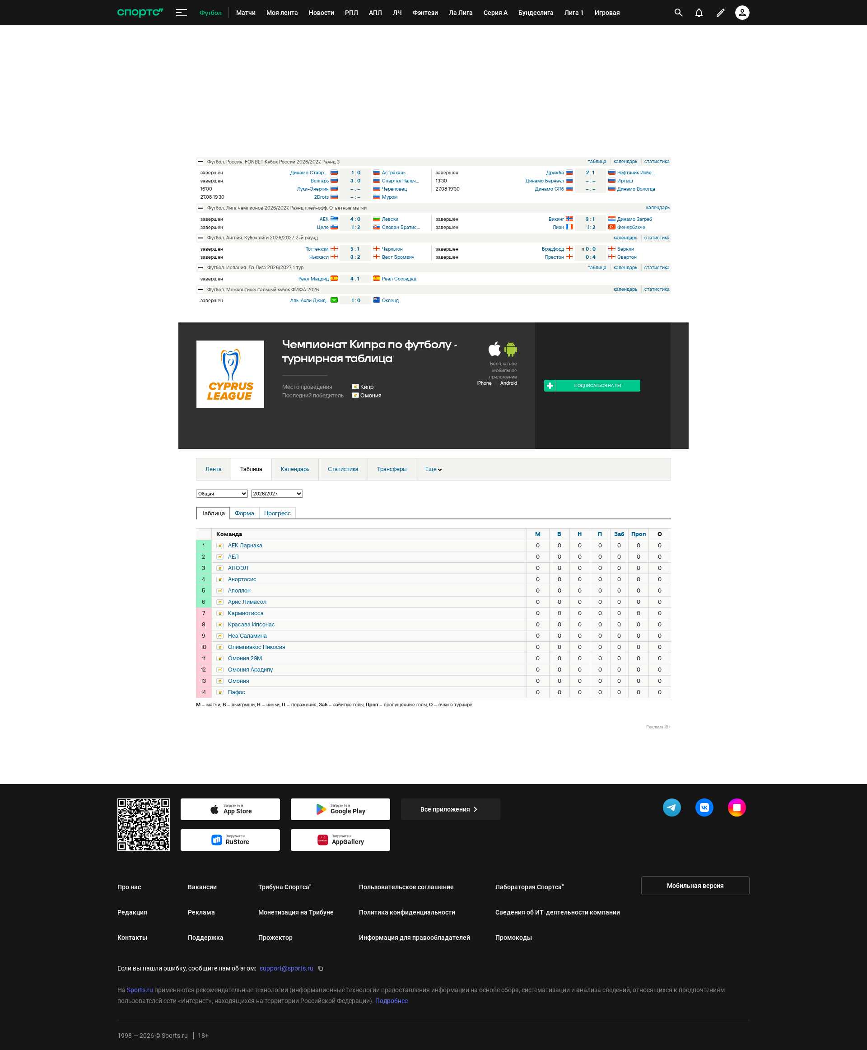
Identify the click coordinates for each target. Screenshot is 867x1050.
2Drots (321, 197)
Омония (371, 395)
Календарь (295, 469)
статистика (657, 161)
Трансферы (392, 469)
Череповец (394, 189)
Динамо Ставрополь (309, 172)
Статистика (343, 469)
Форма (244, 513)
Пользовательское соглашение (406, 887)
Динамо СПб (549, 189)
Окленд (390, 300)
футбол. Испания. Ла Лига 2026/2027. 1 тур (255, 267)
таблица (597, 161)
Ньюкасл (319, 257)
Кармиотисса (246, 613)
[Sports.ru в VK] (706, 809)
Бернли (625, 249)
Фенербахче (631, 227)
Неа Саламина (247, 635)
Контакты (132, 937)
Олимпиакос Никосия (256, 647)
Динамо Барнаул (545, 180)
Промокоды (513, 937)
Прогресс (277, 513)
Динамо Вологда (636, 189)
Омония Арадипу (250, 669)
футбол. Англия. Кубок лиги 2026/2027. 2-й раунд (262, 237)
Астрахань (394, 172)
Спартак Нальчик (401, 180)
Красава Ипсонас (251, 624)
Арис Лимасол (247, 602)
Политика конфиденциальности (407, 912)
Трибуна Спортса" (285, 887)
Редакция (132, 912)
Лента (213, 469)
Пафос (236, 692)
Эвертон (627, 257)
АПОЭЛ (238, 568)
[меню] (181, 13)
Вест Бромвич (398, 257)
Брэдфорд (553, 249)
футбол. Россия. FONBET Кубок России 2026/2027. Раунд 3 (273, 162)
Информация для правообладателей (414, 937)
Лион (558, 227)
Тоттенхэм (317, 249)
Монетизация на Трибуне (296, 912)
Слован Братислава (401, 227)
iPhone (484, 383)
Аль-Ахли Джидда (309, 300)
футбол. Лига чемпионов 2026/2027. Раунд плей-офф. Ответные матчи (287, 208)
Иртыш (625, 180)
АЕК (324, 219)
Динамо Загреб (634, 219)
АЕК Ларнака (245, 545)
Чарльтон (392, 249)
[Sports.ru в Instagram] (739, 809)
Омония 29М (245, 658)
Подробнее (391, 1000)
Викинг (556, 219)
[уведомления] (699, 12)
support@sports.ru (286, 968)
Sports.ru (140, 990)
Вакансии (202, 887)
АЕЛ (233, 556)
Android (508, 383)
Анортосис (242, 579)
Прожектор (275, 937)
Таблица (251, 469)
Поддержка (206, 937)
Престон (554, 257)
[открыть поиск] (678, 12)
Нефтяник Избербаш (636, 172)
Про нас (129, 887)
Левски (390, 219)
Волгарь (320, 180)
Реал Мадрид (313, 278)
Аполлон (239, 590)
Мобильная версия (695, 885)
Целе (323, 227)
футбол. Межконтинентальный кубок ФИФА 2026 (263, 289)
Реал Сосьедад (399, 278)
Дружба (555, 172)
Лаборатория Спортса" (529, 887)
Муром (390, 197)
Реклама (201, 912)
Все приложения (445, 809)
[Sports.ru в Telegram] (674, 809)
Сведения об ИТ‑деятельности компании (557, 912)
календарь (625, 161)
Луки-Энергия (313, 189)
